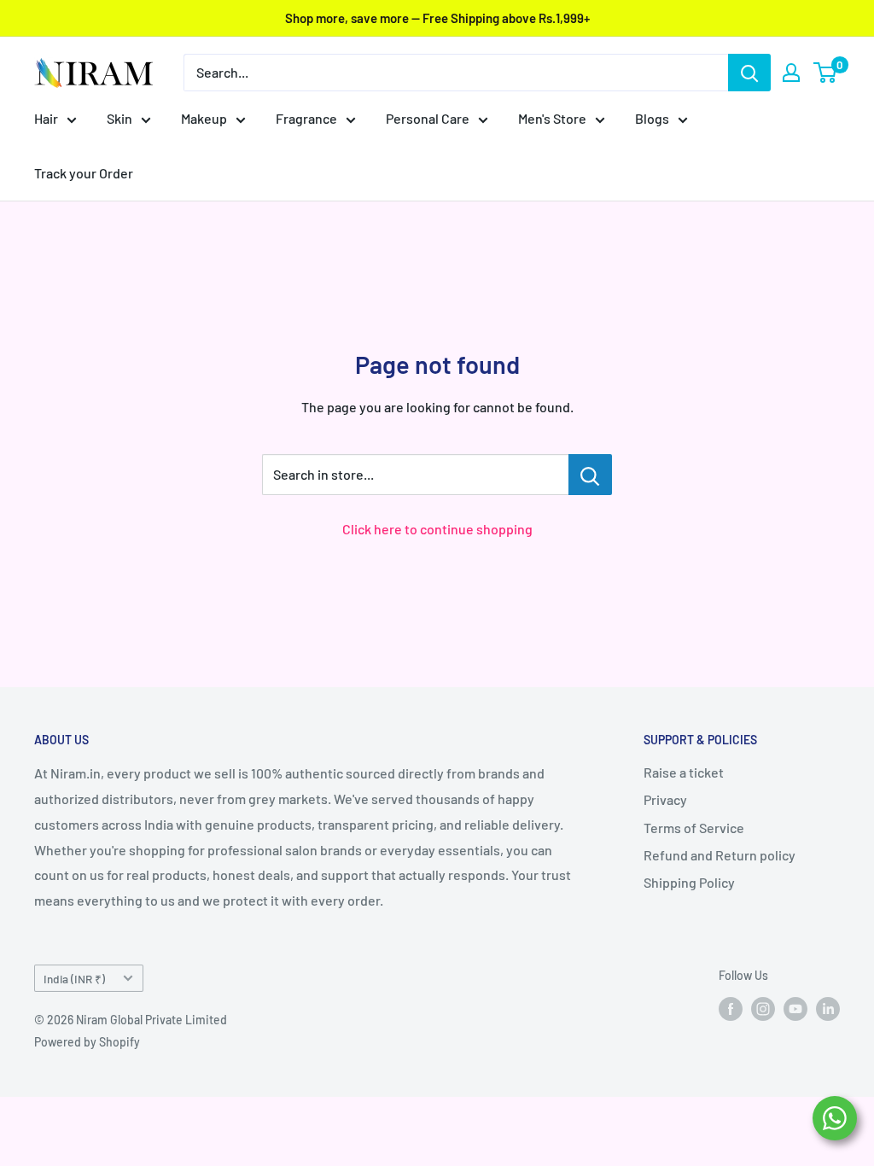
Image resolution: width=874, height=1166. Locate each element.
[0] (825, 72)
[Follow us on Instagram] (763, 1009)
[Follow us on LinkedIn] (828, 1009)
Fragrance (306, 118)
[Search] (749, 72)
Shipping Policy (689, 882)
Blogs (652, 118)
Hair (46, 118)
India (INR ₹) (74, 978)
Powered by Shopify (87, 1042)
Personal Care (427, 118)
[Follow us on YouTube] (795, 1009)
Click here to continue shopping (437, 529)
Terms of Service (694, 827)
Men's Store (552, 118)
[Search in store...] (590, 474)
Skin (119, 118)
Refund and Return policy (719, 855)
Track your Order (83, 173)
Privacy (665, 799)
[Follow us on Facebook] (731, 1009)
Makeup (204, 118)
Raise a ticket (684, 772)
